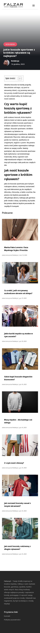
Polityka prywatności (12, 620)
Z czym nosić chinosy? (14, 463)
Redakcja (15, 255)
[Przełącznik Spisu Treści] (18, 78)
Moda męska (10, 44)
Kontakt (7, 616)
